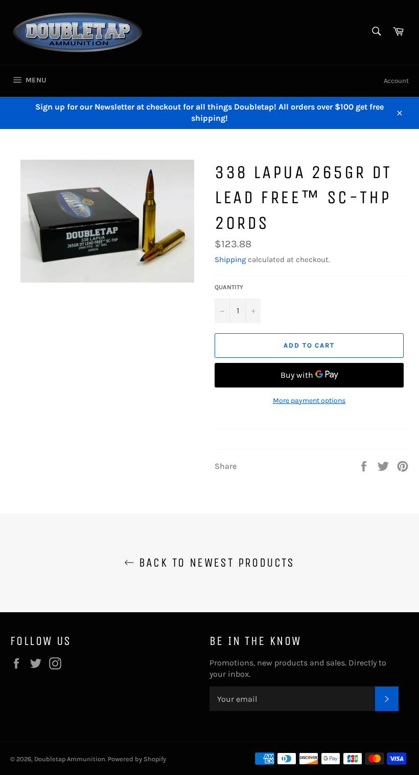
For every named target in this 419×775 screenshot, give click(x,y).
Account (396, 80)
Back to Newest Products (214, 562)
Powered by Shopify (137, 759)
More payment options (309, 400)
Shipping (230, 259)
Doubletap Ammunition (69, 759)
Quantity (229, 287)
